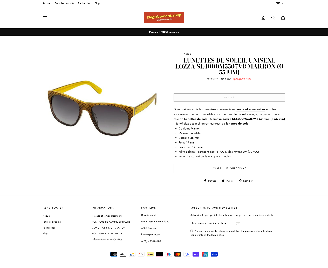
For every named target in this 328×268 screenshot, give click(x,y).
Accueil (47, 3)
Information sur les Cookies (107, 239)
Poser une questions (230, 168)
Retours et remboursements (107, 215)
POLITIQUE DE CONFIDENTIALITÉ (111, 221)
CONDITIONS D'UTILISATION (108, 227)
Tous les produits (64, 3)
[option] (164, 32)
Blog (97, 3)
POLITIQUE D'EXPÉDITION (107, 233)
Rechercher (84, 3)
